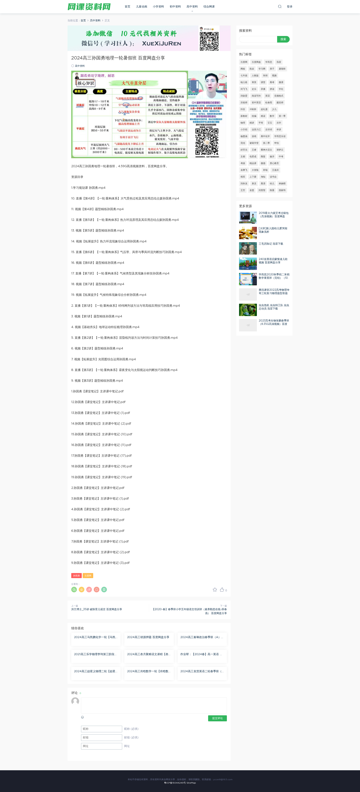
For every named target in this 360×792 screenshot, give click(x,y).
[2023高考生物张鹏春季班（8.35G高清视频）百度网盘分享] (248, 325)
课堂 (263, 82)
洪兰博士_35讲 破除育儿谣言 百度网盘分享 (96, 609)
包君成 (253, 156)
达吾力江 (256, 129)
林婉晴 (282, 183)
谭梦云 (280, 150)
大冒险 (255, 170)
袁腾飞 (244, 170)
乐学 (279, 123)
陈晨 (272, 190)
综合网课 (209, 6)
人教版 (255, 75)
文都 (243, 156)
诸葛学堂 (254, 143)
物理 (243, 123)
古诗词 (268, 129)
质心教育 (274, 163)
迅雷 (279, 62)
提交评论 (217, 718)
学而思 (268, 62)
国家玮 (282, 190)
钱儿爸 (244, 82)
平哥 (261, 123)
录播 (263, 89)
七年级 (244, 75)
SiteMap (191, 783)
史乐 (254, 89)
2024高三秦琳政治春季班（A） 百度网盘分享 (200, 637)
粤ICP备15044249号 (175, 783)
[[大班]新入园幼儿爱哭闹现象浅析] (248, 233)
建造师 (280, 102)
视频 (274, 75)
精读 (263, 116)
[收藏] (215, 589)
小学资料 (158, 6)
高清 (263, 183)
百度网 (88, 576)
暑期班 (282, 69)
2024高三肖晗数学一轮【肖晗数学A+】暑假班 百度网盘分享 (147, 671)
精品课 (253, 163)
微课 (281, 82)
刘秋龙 (244, 183)
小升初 (244, 129)
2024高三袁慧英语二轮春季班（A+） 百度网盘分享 (202, 671)
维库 (243, 177)
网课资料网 (89, 6)
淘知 (263, 177)
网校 (243, 69)
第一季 (282, 116)
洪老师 (244, 102)
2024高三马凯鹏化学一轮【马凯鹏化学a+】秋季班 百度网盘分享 (94, 637)
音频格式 (278, 96)
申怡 (276, 143)
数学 (272, 116)
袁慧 (252, 190)
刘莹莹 (262, 190)
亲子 (272, 69)
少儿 (274, 109)
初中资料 (175, 6)
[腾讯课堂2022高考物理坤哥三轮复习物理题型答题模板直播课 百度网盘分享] (248, 294)
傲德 (263, 163)
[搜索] (280, 6)
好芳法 (244, 150)
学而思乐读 (280, 136)
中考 (281, 156)
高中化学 (265, 136)
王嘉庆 (275, 170)
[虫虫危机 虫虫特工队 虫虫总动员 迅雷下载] (248, 310)
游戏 (254, 136)
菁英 (254, 82)
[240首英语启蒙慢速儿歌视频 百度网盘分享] (248, 264)
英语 (267, 96)
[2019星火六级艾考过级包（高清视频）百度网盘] (248, 217)
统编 (254, 116)
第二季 (266, 143)
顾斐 (263, 156)
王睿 (254, 150)
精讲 (252, 123)
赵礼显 (264, 109)
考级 (243, 163)
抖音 (243, 109)
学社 (281, 89)
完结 (243, 143)
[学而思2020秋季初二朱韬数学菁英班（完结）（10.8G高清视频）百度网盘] (248, 279)
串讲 (279, 129)
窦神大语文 (266, 150)
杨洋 (272, 156)
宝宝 (270, 123)
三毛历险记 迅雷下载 (271, 244)
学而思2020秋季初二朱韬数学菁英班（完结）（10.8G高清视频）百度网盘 (274, 278)
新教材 (244, 116)
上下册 (253, 177)
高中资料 (192, 6)
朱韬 (265, 75)
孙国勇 (76, 576)
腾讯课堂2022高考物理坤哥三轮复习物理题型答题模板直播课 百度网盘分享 (274, 293)
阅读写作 (256, 96)
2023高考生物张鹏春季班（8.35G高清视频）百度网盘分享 (274, 324)
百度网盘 (256, 62)
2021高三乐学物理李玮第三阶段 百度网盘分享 (94, 654)
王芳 (243, 190)
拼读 (272, 89)
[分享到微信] (74, 589)
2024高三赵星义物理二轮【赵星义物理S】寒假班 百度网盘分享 (94, 671)
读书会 (273, 177)
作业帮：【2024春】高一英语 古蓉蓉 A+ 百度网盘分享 (201, 654)
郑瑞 (265, 170)
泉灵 (254, 183)
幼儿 (272, 183)
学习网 (262, 69)
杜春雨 (268, 102)
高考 (272, 82)
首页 (127, 6)
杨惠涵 (244, 136)
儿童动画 (141, 6)
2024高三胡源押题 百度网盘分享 (148, 637)
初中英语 (256, 102)
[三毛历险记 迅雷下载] (248, 248)
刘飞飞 (244, 89)
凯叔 (252, 69)
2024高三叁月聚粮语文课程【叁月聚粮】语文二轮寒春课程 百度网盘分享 (148, 654)
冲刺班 (253, 109)
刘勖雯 (244, 96)
